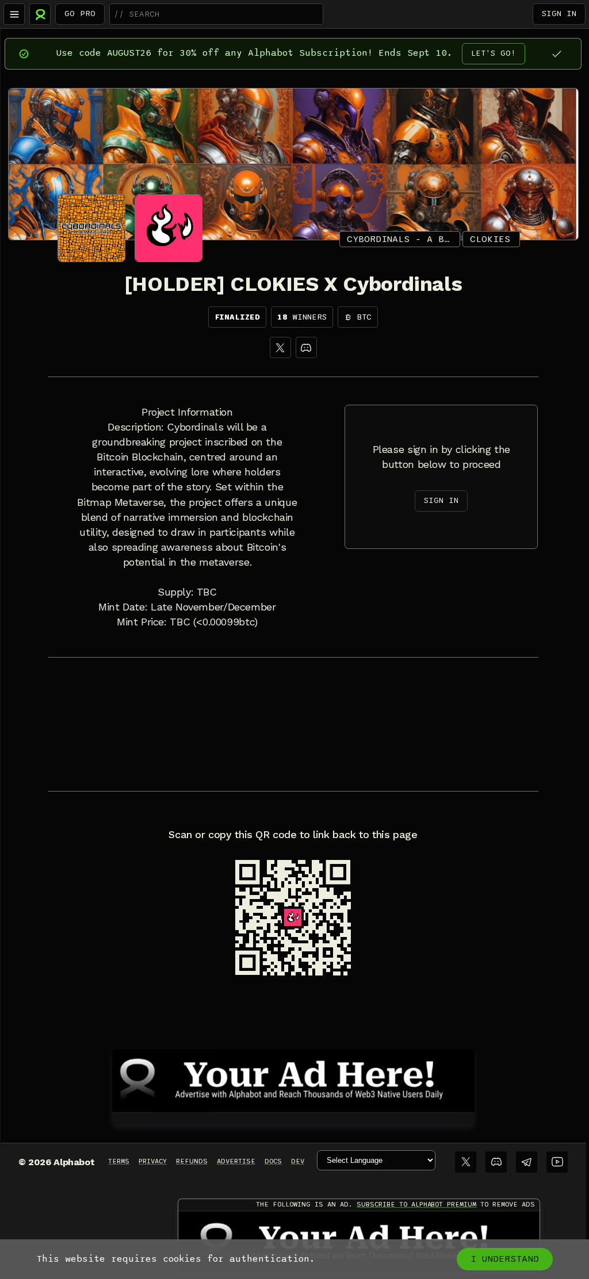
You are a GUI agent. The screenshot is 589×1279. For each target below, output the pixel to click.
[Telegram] (526, 1162)
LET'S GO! (493, 53)
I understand (505, 1259)
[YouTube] (557, 1162)
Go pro (79, 13)
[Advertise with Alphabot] (293, 1079)
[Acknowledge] (556, 53)
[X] (280, 347)
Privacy (153, 1161)
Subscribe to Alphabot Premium (416, 1204)
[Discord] (306, 347)
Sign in (559, 13)
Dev (297, 1161)
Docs (273, 1161)
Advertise (236, 1161)
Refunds (192, 1161)
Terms (118, 1161)
